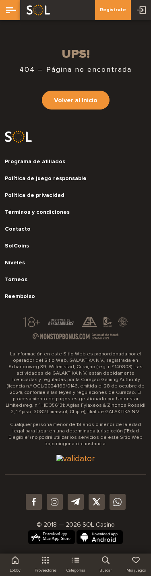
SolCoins (17, 246)
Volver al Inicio (75, 100)
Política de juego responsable (46, 178)
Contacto (18, 229)
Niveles (15, 263)
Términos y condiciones (37, 212)
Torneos (16, 279)
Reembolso (20, 296)
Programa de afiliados (35, 161)
